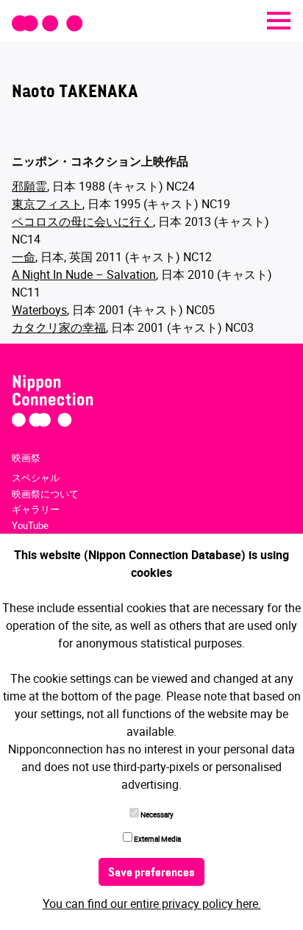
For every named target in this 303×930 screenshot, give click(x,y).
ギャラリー (36, 509)
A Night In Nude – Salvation (84, 274)
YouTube (30, 525)
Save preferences (151, 873)
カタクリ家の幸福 (59, 327)
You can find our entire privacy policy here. (152, 903)
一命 (23, 257)
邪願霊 (29, 186)
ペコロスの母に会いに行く (82, 221)
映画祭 (26, 457)
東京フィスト (47, 204)
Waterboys (39, 310)
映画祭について (45, 493)
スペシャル (36, 477)
